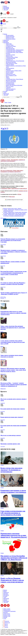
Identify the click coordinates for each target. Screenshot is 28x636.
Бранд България (9, 90)
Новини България (10, 36)
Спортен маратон (10, 68)
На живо (5, 91)
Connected (8, 87)
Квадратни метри (10, 82)
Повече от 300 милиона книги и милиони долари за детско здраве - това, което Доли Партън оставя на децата (13, 370)
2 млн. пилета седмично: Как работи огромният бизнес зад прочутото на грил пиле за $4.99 (13, 342)
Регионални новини (10, 38)
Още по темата (9, 73)
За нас (4, 618)
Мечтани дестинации (11, 80)
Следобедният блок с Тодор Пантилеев (15, 60)
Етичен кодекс (6, 613)
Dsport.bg (6, 621)
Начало (5, 591)
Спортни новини (10, 64)
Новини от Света (10, 37)
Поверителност (6, 610)
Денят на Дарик (9, 45)
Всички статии (6, 614)
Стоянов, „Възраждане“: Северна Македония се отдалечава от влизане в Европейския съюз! (14, 215)
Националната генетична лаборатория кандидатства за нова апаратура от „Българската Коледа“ (14, 535)
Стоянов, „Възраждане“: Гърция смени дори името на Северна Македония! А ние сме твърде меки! (15, 213)
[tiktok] (2, 606)
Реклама (5, 617)
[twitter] (5, 129)
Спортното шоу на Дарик (12, 57)
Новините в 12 (9, 59)
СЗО (2, 218)
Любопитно (6, 40)
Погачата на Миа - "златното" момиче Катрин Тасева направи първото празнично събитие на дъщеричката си (14, 384)
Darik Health (6, 8)
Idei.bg (6, 624)
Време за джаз (9, 56)
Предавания (6, 7)
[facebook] (2, 129)
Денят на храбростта (10, 88)
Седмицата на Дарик (11, 46)
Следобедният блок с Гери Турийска (14, 52)
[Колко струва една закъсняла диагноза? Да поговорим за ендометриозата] (12, 463)
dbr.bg (2, 317)
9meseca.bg (3, 359)
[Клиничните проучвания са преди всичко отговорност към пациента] (12, 486)
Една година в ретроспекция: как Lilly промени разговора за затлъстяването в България (13, 513)
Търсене (5, 599)
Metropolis (8, 69)
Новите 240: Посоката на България (14, 85)
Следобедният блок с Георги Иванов (14, 79)
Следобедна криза (10, 84)
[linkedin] (3, 129)
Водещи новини (10, 35)
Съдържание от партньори (9, 611)
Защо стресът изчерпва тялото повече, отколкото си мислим (12, 356)
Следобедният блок (10, 58)
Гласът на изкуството (11, 81)
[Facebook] (5, 127)
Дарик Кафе (9, 43)
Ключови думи (6, 616)
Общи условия (6, 608)
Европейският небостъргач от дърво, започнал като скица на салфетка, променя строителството (13, 313)
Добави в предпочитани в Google (15, 199)
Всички (2, 298)
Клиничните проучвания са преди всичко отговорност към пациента (13, 491)
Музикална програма (11, 62)
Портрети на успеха (10, 74)
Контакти (5, 612)
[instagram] (8, 606)
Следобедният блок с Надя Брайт (13, 51)
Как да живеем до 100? (11, 75)
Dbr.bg (6, 625)
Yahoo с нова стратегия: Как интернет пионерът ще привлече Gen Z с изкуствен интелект (13, 327)
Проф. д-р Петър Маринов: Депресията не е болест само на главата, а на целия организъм (12, 580)
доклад (4, 218)
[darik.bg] (5, 3)
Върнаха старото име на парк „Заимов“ (12, 208)
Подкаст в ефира (10, 71)
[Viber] (2, 127)
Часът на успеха (9, 86)
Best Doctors (6, 601)
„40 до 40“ (5, 9)
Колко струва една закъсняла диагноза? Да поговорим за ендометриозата (11, 470)
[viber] (7, 129)
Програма (5, 41)
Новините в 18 (9, 47)
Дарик (5, 102)
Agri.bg (6, 627)
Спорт (4, 92)
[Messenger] (4, 127)
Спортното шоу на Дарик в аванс (13, 70)
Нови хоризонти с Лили (11, 63)
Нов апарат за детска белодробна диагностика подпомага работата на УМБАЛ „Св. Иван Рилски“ (14, 557)
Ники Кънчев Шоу (10, 48)
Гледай (4, 23)
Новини (5, 6)
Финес (7, 76)
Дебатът (8, 78)
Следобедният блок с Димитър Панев (14, 49)
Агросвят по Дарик (10, 54)
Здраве (9, 102)
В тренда (8, 53)
